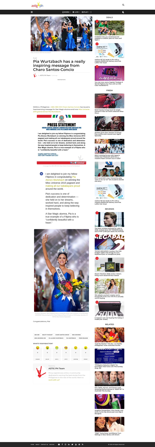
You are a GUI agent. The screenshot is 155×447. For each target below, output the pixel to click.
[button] (123, 4)
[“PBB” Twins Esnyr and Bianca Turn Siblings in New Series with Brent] (109, 424)
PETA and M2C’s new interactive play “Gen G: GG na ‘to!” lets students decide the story (109, 179)
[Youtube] (76, 444)
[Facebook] (62, 444)
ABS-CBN (36, 334)
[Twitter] (72, 444)
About (37, 444)
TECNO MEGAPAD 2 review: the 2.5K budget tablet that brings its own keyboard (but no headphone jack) (108, 252)
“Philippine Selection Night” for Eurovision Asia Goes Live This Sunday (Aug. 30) (109, 366)
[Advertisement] (61, 91)
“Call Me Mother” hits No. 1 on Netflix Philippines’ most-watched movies (108, 344)
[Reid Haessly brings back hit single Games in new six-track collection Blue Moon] (109, 101)
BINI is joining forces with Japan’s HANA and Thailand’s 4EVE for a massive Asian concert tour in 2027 (108, 157)
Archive (51, 444)
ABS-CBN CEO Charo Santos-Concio (65, 107)
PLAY (86, 12)
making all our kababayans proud (63, 186)
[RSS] (82, 444)
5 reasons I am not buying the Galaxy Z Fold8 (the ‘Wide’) (109, 318)
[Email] (59, 444)
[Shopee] (79, 444)
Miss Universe (76, 334)
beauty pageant (47, 334)
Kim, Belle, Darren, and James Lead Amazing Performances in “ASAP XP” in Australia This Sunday (109, 389)
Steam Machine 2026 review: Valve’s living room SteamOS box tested (108, 274)
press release (83, 338)
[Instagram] (65, 444)
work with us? (54, 380)
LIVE (76, 12)
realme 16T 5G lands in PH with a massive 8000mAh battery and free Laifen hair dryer (108, 61)
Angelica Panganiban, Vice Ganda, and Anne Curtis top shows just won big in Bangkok (109, 412)
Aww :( (56, 359)
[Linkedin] (69, 444)
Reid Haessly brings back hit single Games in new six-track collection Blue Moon (109, 111)
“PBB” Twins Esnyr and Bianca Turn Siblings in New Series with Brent (108, 434)
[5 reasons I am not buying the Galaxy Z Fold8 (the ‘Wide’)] (109, 308)
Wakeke (38, 359)
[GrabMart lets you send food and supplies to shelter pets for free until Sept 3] (109, 27)
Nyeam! (85, 359)
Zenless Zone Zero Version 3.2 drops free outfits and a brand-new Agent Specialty (108, 134)
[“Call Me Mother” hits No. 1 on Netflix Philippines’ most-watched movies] (109, 334)
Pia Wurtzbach (54, 112)
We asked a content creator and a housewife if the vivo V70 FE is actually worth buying (109, 296)
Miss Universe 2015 (40, 338)
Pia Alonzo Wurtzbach (56, 338)
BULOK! (47, 359)
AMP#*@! (76, 359)
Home (32, 444)
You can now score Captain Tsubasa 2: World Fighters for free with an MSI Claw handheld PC (109, 83)
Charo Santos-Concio (62, 334)
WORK (66, 12)
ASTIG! (66, 359)
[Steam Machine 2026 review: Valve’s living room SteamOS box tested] (109, 265)
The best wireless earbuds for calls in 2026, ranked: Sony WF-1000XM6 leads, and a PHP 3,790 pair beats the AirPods (109, 230)
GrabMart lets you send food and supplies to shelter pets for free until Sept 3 (108, 38)
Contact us (44, 444)
